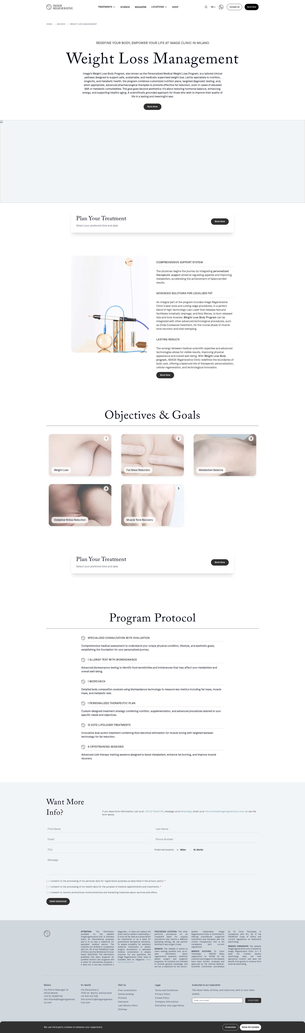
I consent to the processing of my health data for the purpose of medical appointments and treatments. (105, 886)
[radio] (177, 850)
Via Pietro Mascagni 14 (56, 990)
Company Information (166, 1001)
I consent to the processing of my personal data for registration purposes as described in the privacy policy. (107, 881)
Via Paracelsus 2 (89, 990)
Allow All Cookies (250, 1027)
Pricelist (122, 998)
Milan (183, 849)
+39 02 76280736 (154, 811)
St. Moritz (198, 849)
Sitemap (122, 1009)
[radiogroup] (189, 849)
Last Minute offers (128, 1005)
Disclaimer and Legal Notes (169, 1005)
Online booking (126, 994)
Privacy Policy (162, 994)
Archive (61, 24)
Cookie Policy (162, 998)
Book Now (251, 7)
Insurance (123, 1001)
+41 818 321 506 (89, 996)
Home (49, 24)
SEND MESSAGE (58, 901)
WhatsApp (186, 811)
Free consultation (127, 990)
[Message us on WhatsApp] (221, 7)
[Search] (206, 7)
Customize (230, 1027)
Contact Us (234, 7)
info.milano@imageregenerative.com (224, 811)
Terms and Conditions (166, 990)
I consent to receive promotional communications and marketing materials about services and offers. (103, 892)
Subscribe (253, 1000)
